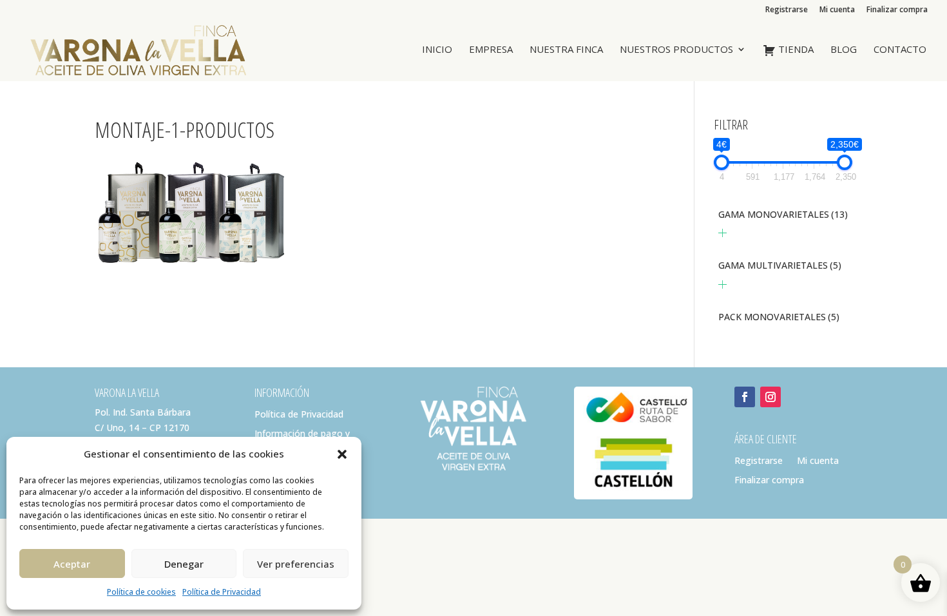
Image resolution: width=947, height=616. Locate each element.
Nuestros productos (676, 49)
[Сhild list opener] (722, 233)
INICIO (437, 49)
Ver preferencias (295, 563)
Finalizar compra (897, 10)
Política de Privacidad (221, 591)
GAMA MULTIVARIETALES (779, 265)
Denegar (184, 563)
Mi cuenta (837, 10)
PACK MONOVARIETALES (778, 317)
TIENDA (795, 49)
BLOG (843, 49)
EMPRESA (491, 49)
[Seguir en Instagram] (770, 397)
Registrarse (786, 10)
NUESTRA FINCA (566, 49)
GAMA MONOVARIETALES (783, 214)
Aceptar (71, 563)
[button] (342, 454)
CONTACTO (900, 49)
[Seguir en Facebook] (744, 397)
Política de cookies (141, 591)
